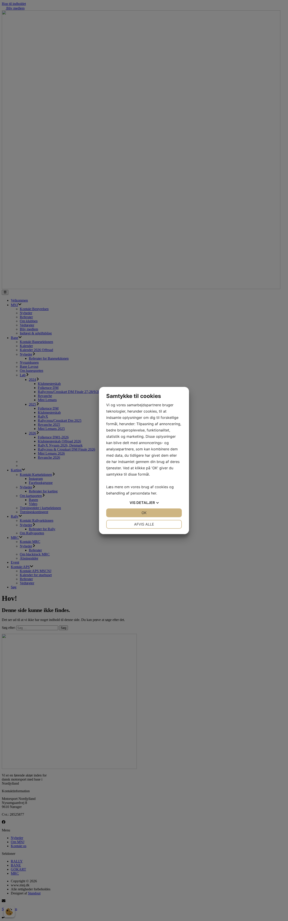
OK (144, 512)
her (153, 493)
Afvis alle (144, 524)
